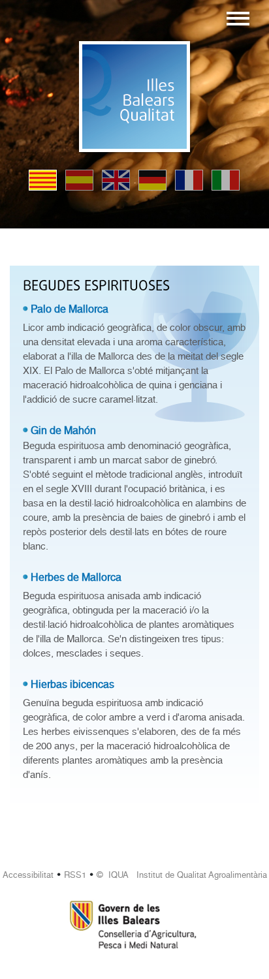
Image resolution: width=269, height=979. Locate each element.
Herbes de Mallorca (76, 577)
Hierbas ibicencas (72, 684)
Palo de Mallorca (69, 309)
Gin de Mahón (63, 430)
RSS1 (75, 875)
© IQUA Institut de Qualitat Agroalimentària (182, 875)
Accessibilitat (28, 875)
